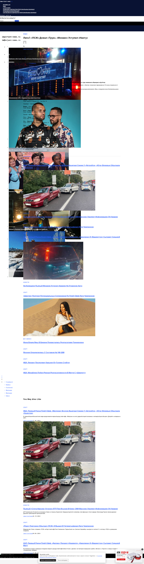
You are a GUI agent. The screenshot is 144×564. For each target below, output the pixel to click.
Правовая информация (11, 11)
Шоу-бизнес (10, 62)
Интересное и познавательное (17, 39)
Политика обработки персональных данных (18, 9)
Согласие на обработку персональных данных (19, 12)
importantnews (28, 49)
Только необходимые (62, 560)
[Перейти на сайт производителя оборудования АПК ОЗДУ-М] (129, 556)
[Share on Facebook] (73, 376)
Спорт (8, 54)
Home (4, 6)
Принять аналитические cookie (48, 560)
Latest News (6, 8)
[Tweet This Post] (73, 377)
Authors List (6, 4)
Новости (9, 47)
